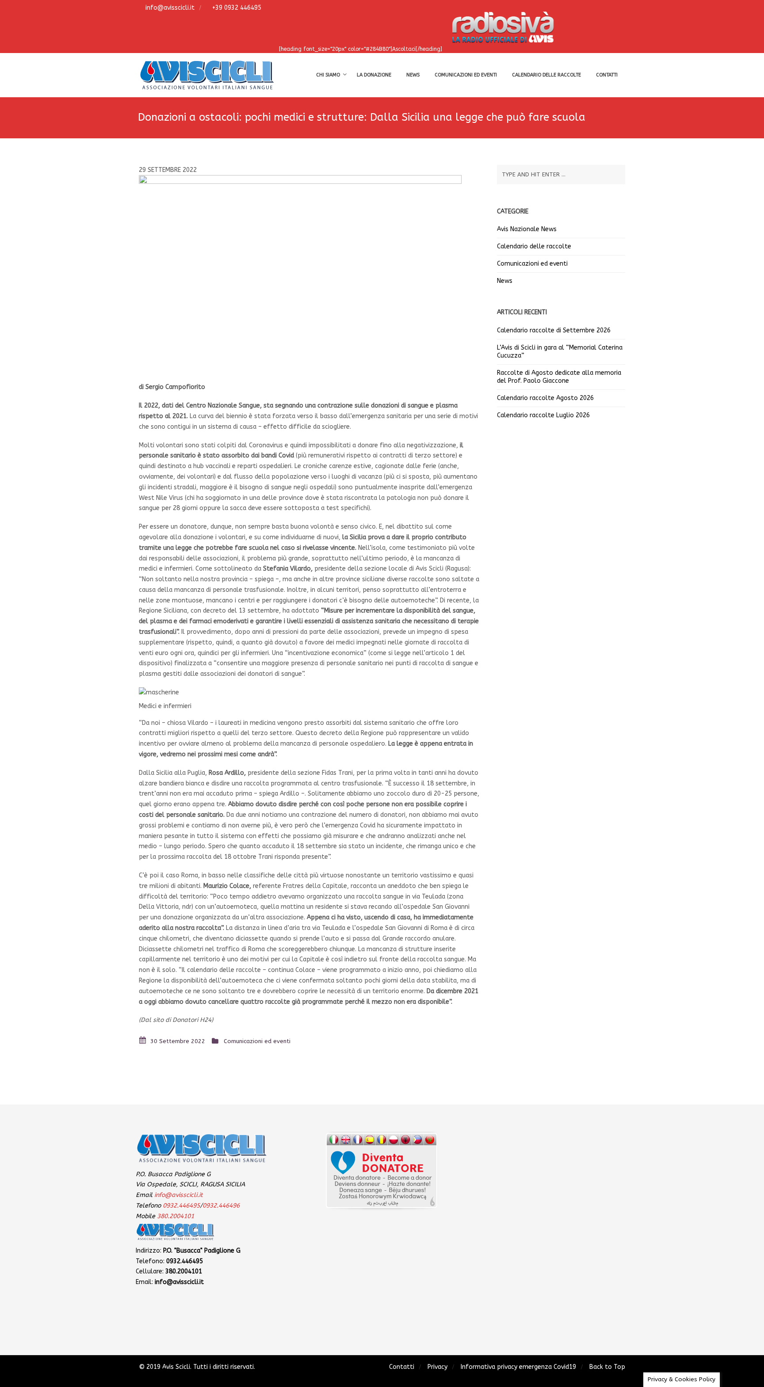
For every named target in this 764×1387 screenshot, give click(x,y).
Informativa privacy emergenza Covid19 (518, 1367)
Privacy (437, 1367)
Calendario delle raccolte (546, 75)
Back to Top (607, 1367)
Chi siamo (328, 75)
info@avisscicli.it (169, 7)
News (413, 75)
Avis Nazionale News (527, 229)
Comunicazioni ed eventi (466, 75)
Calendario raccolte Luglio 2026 (543, 415)
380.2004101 (175, 1216)
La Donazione (374, 75)
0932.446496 (221, 1205)
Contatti (607, 75)
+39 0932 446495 (235, 7)
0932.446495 (181, 1205)
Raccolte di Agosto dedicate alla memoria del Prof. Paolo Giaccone (559, 377)
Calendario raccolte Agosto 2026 (545, 398)
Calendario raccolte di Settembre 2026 (554, 330)
